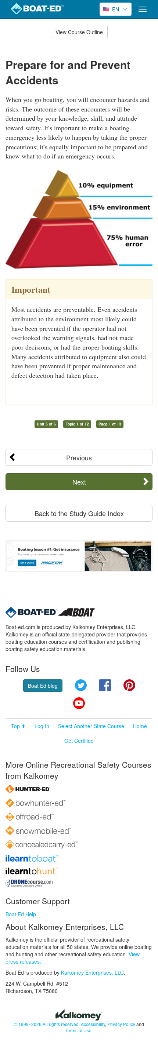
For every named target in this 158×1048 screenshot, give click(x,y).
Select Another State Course (91, 726)
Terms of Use (78, 1030)
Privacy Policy (121, 1024)
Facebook (105, 685)
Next (79, 481)
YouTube (79, 703)
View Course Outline (79, 32)
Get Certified (79, 740)
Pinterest (129, 685)
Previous (79, 457)
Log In (42, 726)
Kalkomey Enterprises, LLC (92, 972)
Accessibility (93, 1024)
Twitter (81, 685)
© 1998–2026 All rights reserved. (47, 1024)
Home (140, 726)
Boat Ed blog (43, 685)
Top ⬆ (18, 726)
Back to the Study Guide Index (79, 513)
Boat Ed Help (21, 914)
